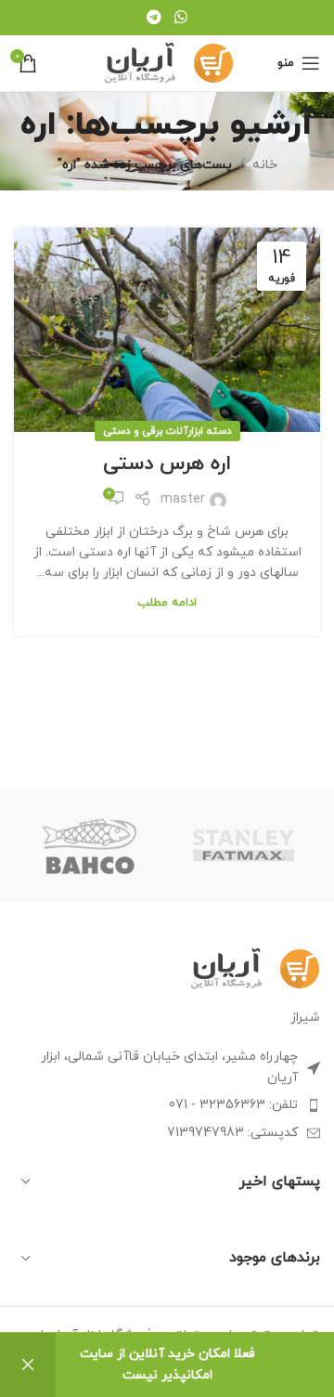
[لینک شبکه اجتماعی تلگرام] (154, 18)
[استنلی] (243, 846)
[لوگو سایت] (167, 62)
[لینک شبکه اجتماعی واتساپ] (180, 18)
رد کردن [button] (28, 1365)
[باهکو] (90, 846)
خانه (264, 165)
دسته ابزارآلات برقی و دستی (167, 431)
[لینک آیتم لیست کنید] (167, 1105)
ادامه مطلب (167, 602)
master (183, 499)
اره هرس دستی (167, 464)
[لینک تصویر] (253, 967)
